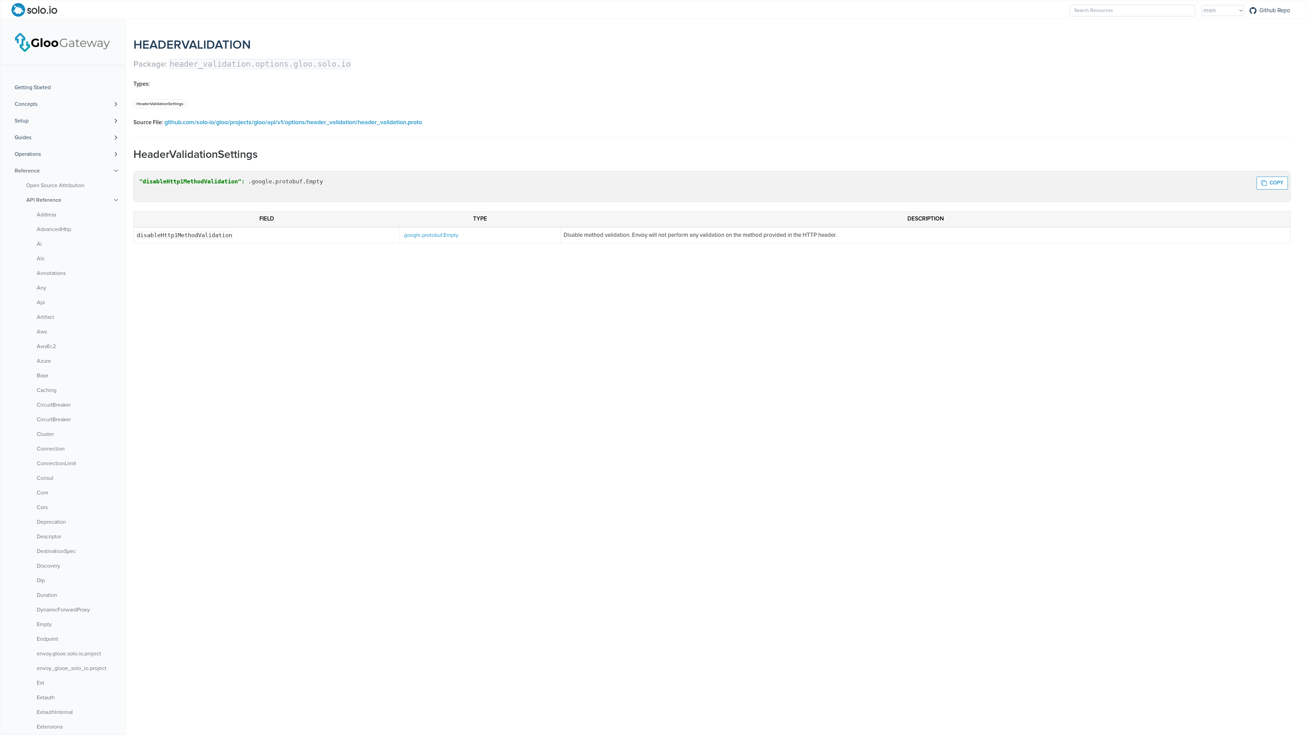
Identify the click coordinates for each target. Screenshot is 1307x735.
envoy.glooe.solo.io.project (69, 653)
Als (40, 258)
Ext (40, 683)
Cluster (45, 434)
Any (41, 287)
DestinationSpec (56, 551)
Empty (44, 624)
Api (41, 302)
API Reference (43, 200)
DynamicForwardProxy (63, 609)
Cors (42, 507)
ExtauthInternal (55, 712)
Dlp (41, 580)
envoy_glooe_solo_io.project (72, 668)
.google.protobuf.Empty (430, 235)
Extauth (46, 697)
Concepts (26, 104)
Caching (47, 390)
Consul (45, 478)
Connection (51, 448)
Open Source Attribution (55, 185)
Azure (44, 361)
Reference (27, 171)
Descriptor (49, 536)
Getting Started (33, 87)
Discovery (48, 565)
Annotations (51, 273)
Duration (47, 595)
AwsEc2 (46, 346)
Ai (39, 244)
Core (42, 492)
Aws (42, 331)
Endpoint (47, 639)
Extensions (50, 726)
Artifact (45, 317)
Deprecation (51, 522)
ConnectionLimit (56, 463)
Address (46, 214)
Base (42, 375)
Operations (28, 154)
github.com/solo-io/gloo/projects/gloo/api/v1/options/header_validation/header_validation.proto (293, 122)
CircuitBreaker (54, 405)
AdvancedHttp (54, 229)
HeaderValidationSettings (159, 104)
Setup (22, 120)
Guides (23, 137)
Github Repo (1274, 10)
